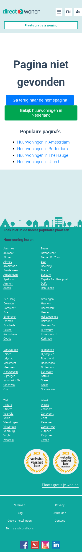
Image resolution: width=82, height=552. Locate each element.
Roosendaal (48, 363)
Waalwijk (8, 440)
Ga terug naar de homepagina (40, 100)
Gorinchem (10, 334)
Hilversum (47, 330)
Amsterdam (10, 274)
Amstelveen (10, 270)
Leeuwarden (10, 349)
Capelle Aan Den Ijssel (54, 279)
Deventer (8, 303)
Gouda (7, 338)
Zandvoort (47, 413)
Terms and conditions (20, 528)
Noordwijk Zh (11, 380)
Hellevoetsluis (49, 316)
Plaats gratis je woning (41, 25)
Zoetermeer (48, 426)
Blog (20, 513)
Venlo (6, 418)
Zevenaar (46, 422)
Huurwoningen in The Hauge (42, 155)
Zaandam (46, 409)
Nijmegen (9, 376)
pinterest (35, 545)
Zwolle (45, 440)
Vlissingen (9, 426)
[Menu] (59, 12)
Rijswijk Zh (47, 354)
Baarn (44, 248)
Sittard (45, 376)
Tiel (5, 400)
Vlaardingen (10, 422)
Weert (44, 400)
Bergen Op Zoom (51, 257)
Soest (44, 385)
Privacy (59, 505)
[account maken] (78, 12)
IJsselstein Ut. (49, 334)
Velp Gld (8, 413)
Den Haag (9, 299)
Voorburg (9, 431)
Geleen (7, 330)
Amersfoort (10, 266)
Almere (7, 261)
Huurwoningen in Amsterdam (43, 142)
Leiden (7, 354)
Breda (44, 270)
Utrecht (7, 409)
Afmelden (60, 513)
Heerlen (45, 312)
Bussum (46, 274)
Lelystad (8, 358)
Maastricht (9, 363)
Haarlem (46, 303)
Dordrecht (9, 308)
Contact (60, 521)
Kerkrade (46, 338)
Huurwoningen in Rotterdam (42, 148)
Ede (5, 312)
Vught (7, 435)
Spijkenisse (48, 389)
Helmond (46, 321)
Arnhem (8, 283)
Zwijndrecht (48, 435)
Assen (7, 288)
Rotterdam (47, 367)
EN (68, 11)
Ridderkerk (47, 349)
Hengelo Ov (48, 325)
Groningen (47, 299)
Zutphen (46, 431)
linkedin (56, 545)
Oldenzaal (9, 385)
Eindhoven (9, 316)
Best (43, 261)
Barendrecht (48, 253)
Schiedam (47, 371)
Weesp (45, 404)
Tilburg (7, 404)
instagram (45, 545)
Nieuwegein (10, 371)
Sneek (44, 380)
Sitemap (19, 505)
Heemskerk (47, 308)
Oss (5, 389)
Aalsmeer (9, 248)
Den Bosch (47, 288)
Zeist (44, 418)
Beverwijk (46, 266)
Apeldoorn (9, 279)
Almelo (7, 257)
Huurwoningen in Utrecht (39, 161)
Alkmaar (8, 253)
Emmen (8, 321)
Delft (44, 283)
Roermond (47, 358)
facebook (24, 545)
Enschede (9, 325)
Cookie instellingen (20, 521)
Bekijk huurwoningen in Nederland (41, 113)
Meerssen (9, 367)
